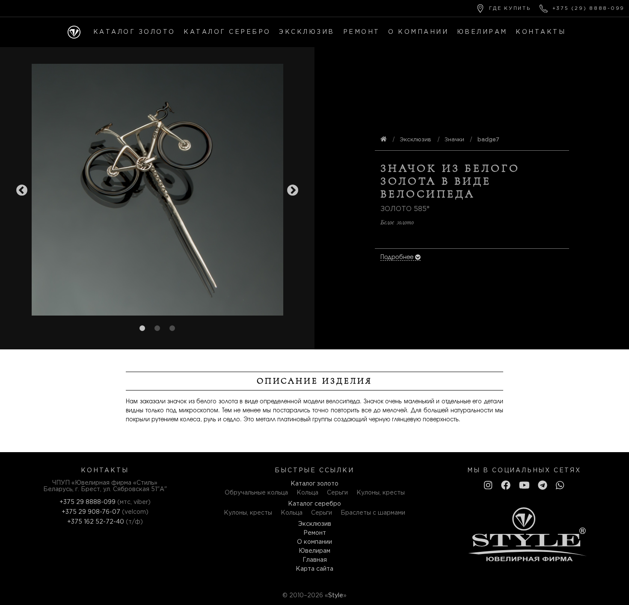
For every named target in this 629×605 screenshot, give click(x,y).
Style (335, 595)
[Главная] (74, 32)
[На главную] (383, 139)
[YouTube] (524, 486)
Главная (315, 560)
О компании (418, 32)
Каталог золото (134, 32)
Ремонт (361, 32)
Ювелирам (482, 32)
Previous (21, 190)
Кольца (307, 492)
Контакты (541, 32)
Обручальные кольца (256, 492)
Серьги (337, 492)
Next (292, 190)
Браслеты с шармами (373, 513)
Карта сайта (314, 569)
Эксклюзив (307, 32)
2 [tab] (157, 328)
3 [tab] (172, 328)
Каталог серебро (227, 32)
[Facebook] (505, 486)
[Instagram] (488, 486)
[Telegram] (542, 486)
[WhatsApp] (560, 486)
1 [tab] (142, 328)
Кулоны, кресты (380, 492)
